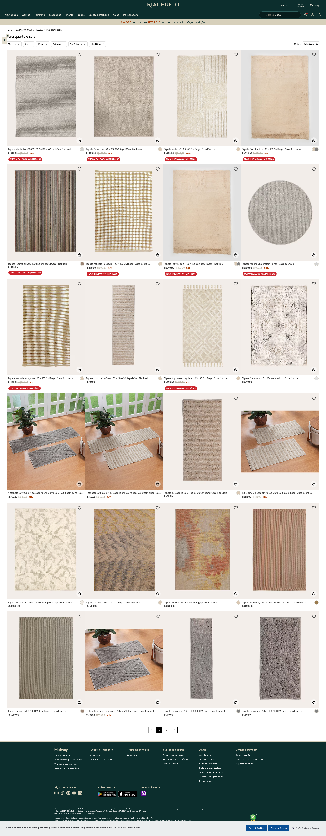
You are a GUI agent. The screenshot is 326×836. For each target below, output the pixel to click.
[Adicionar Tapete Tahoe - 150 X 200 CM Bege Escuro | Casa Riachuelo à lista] (79, 616)
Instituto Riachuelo (171, 763)
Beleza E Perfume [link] (99, 14)
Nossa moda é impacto (173, 755)
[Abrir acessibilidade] (4, 40)
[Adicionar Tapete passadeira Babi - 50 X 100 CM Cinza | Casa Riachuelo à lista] (314, 616)
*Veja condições (196, 22)
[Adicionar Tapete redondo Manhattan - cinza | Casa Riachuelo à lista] (314, 169)
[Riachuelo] (163, 5)
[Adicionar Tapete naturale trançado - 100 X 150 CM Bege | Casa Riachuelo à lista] (79, 283)
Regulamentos (205, 781)
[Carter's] (285, 5)
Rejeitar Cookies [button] (279, 827)
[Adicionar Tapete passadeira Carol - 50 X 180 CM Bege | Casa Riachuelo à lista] (158, 283)
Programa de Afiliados (245, 763)
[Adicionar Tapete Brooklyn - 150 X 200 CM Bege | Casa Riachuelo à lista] (158, 54)
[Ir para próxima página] (174, 730)
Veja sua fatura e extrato (65, 764)
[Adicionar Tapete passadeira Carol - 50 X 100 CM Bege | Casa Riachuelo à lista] (236, 398)
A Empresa (95, 755)
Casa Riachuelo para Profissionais (250, 759)
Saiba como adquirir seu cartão (68, 759)
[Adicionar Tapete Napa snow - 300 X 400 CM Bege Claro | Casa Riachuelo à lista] (79, 507)
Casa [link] (116, 14)
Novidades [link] (11, 14)
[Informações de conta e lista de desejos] (312, 14)
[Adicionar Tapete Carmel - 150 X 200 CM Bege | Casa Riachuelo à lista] (158, 507)
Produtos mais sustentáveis (175, 759)
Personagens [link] (130, 14)
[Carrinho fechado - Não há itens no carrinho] (319, 14)
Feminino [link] (39, 14)
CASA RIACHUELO (24, 30)
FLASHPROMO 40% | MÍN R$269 (181, 159)
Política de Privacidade (126, 827)
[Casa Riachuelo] (300, 5)
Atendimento (205, 755)
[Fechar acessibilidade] (7, 35)
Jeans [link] (81, 14)
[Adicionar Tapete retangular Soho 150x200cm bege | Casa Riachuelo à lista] (79, 169)
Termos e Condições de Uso (211, 776)
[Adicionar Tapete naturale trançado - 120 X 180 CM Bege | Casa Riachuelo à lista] (158, 169)
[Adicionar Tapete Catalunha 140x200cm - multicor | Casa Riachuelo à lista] (314, 283)
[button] (305, 828)
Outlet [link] (26, 14)
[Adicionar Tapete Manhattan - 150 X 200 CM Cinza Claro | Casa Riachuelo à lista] (79, 54)
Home (9, 30)
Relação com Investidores (101, 759)
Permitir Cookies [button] (256, 827)
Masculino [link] (55, 14)
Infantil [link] (69, 14)
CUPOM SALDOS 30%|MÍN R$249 (25, 159)
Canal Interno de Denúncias (211, 772)
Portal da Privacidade (209, 763)
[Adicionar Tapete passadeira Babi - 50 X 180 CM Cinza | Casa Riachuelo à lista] (236, 616)
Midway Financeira (62, 755)
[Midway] (314, 5)
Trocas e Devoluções (208, 759)
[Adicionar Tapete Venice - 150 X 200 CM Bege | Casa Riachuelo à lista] (236, 507)
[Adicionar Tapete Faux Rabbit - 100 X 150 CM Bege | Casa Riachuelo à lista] (314, 54)
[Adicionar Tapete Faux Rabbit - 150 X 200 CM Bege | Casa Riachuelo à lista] (236, 169)
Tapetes (39, 30)
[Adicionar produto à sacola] (79, 140)
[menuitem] (11, 14)
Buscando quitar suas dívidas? (68, 768)
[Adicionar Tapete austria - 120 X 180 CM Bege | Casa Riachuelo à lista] (236, 54)
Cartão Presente (243, 755)
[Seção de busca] (280, 14)
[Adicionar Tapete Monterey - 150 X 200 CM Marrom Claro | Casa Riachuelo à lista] (314, 507)
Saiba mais (132, 755)
